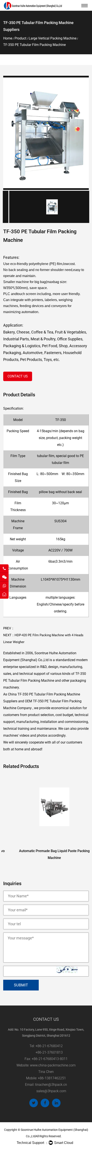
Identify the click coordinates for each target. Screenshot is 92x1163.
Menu (84, 5)
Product (20, 38)
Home (7, 38)
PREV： (8, 628)
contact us (17, 376)
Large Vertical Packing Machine (52, 38)
